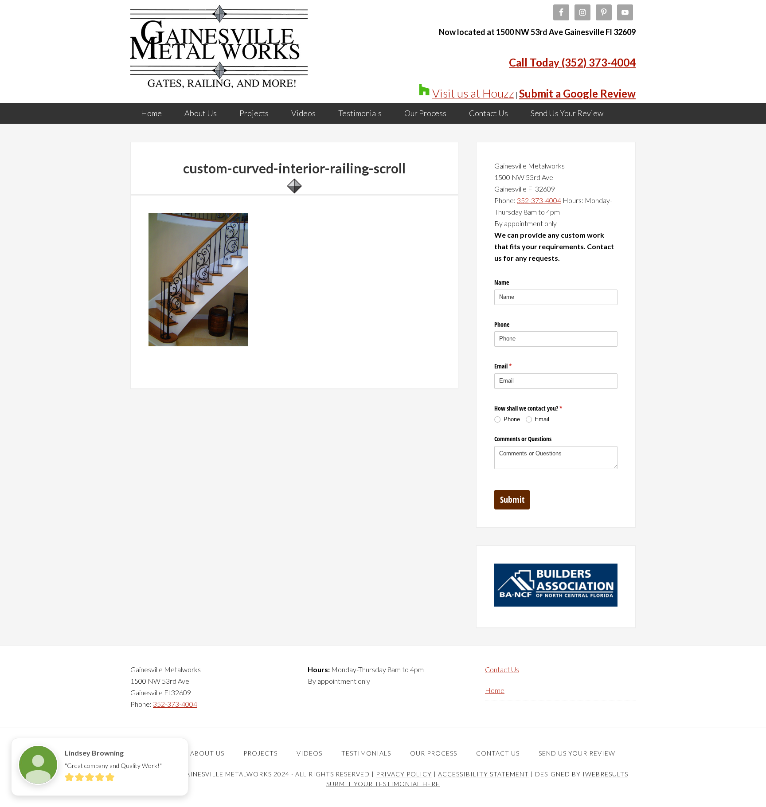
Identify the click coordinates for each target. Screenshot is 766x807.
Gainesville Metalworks (219, 48)
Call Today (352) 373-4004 (572, 62)
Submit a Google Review (577, 93)
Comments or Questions (522, 439)
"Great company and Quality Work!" (113, 765)
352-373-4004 (539, 200)
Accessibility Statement (483, 774)
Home (494, 690)
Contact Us (502, 669)
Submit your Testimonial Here (383, 783)
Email (513, 366)
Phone (501, 324)
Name (501, 282)
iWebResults (605, 774)
